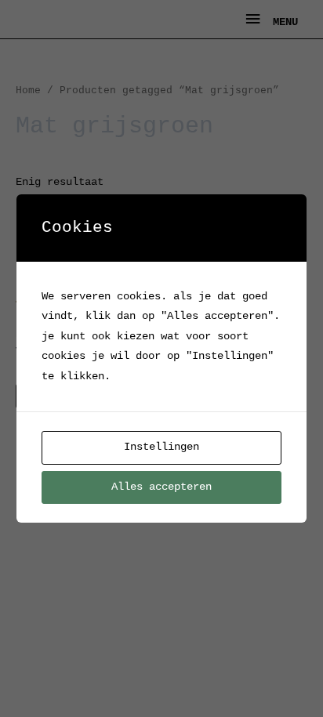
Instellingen (161, 447)
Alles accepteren (161, 487)
